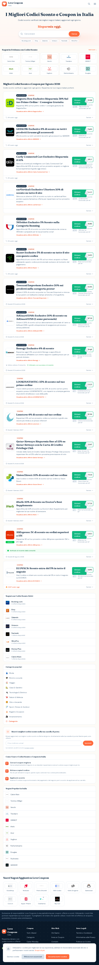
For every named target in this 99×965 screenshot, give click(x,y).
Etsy (36, 41)
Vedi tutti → (92, 50)
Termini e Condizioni (84, 933)
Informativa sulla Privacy (85, 937)
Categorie (31, 937)
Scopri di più (40, 950)
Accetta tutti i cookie (57, 957)
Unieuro (54, 41)
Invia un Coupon (57, 937)
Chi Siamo (55, 933)
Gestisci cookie (13, 957)
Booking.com (26, 41)
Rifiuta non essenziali (33, 957)
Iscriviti (88, 743)
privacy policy (29, 748)
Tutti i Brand (31, 933)
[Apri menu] (95, 4)
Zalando (45, 41)
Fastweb (64, 41)
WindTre (74, 41)
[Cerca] (89, 4)
